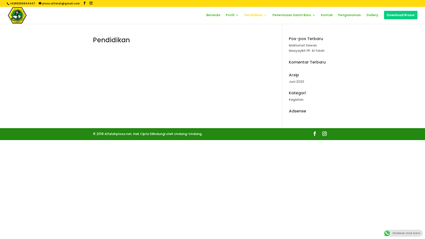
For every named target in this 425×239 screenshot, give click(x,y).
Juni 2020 (296, 81)
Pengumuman (349, 15)
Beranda (213, 15)
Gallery (372, 15)
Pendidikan (253, 15)
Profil (230, 15)
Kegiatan (296, 99)
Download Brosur (401, 15)
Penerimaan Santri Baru (291, 15)
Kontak (327, 15)
